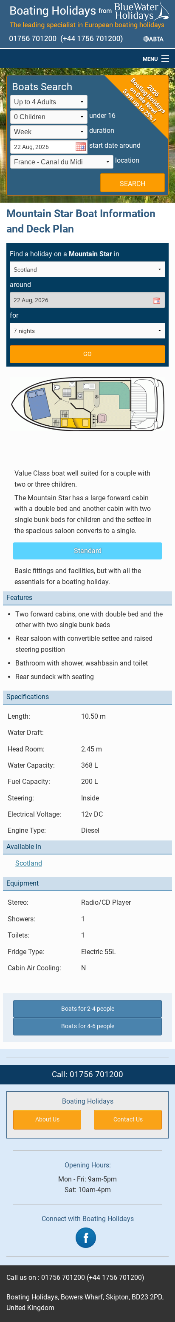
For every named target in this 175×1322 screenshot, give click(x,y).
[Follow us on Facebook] (86, 1237)
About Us (47, 1119)
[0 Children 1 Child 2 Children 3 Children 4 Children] (49, 117)
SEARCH (132, 184)
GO (87, 354)
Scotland (28, 863)
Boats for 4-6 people (87, 1026)
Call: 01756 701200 (87, 1074)
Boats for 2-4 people (87, 1008)
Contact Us (128, 1119)
